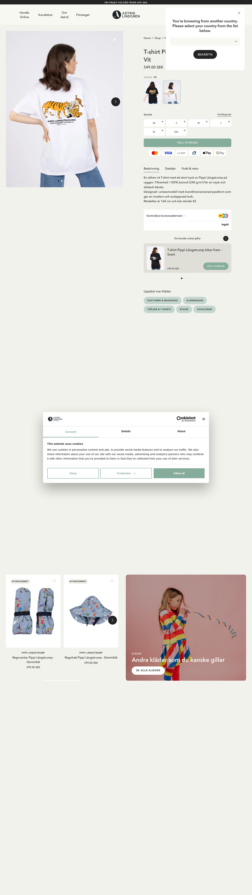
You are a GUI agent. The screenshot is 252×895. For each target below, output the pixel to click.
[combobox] (205, 41)
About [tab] (181, 431)
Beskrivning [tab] (151, 168)
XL (154, 132)
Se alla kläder (148, 670)
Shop (158, 38)
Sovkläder (204, 309)
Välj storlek (187, 142)
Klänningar (195, 300)
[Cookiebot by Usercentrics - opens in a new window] (179, 419)
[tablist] (187, 168)
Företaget (82, 15)
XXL (176, 132)
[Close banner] (203, 419)
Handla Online (24, 15)
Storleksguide (224, 114)
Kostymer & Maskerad (162, 300)
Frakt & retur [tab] (190, 168)
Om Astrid (64, 15)
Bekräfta (205, 54)
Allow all (179, 473)
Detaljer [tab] (170, 168)
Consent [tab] (70, 431)
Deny (73, 473)
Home (147, 38)
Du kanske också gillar (187, 238)
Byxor (184, 309)
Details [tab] (126, 431)
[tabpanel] (187, 188)
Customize (124, 473)
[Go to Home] (126, 14)
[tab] (58, 181)
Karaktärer (45, 15)
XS (154, 123)
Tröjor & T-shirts (159, 309)
